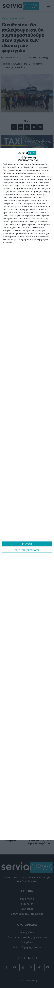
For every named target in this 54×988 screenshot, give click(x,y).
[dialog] (27, 494)
